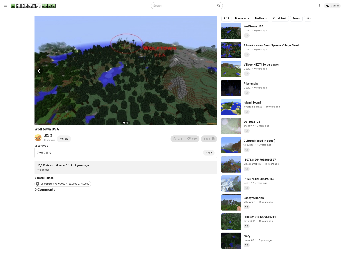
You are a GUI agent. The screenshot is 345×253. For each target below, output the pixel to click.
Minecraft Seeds (33, 5)
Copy (209, 152)
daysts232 (249, 221)
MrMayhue (249, 202)
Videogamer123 (252, 164)
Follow (64, 138)
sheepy (248, 126)
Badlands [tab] (261, 18)
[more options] (319, 6)
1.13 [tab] (226, 18)
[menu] (5, 5)
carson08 (249, 240)
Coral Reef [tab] (279, 18)
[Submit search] (219, 6)
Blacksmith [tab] (242, 18)
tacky (247, 183)
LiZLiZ (247, 30)
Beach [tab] (296, 18)
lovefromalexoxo (253, 106)
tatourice (249, 145)
